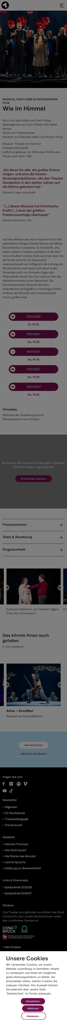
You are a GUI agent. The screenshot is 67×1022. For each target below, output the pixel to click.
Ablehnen (33, 1008)
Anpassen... (34, 1016)
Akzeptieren (33, 1001)
